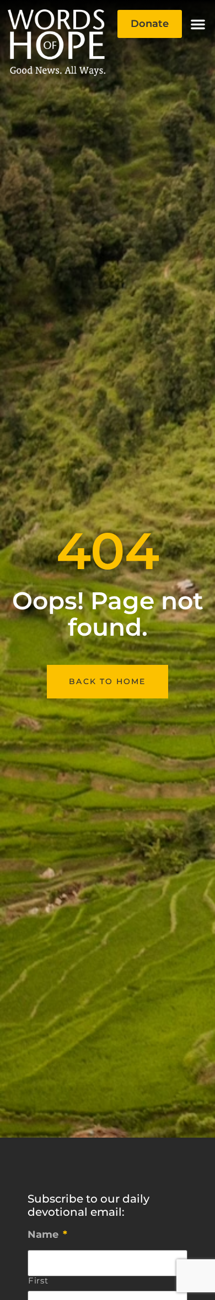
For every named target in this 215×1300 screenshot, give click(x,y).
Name (47, 1234)
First (38, 1281)
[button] (197, 24)
